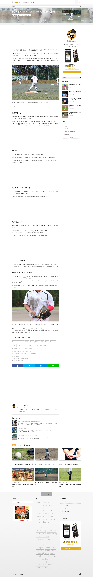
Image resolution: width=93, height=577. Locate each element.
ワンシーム (52, 544)
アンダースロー (40, 505)
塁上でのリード (40, 550)
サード (52, 513)
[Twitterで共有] (29, 365)
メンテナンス (40, 544)
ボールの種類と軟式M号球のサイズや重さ (23, 464)
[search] (80, 6)
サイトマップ (64, 508)
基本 (19, 15)
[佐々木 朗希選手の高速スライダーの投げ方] (65, 115)
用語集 (27, 341)
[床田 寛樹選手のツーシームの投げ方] (65, 87)
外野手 (53, 550)
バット (38, 533)
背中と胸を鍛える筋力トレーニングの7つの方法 (29, 421)
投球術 (50, 556)
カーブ (46, 507)
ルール (32, 341)
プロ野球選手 (15, 482)
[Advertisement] (35, 38)
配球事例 (50, 564)
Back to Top (46, 494)
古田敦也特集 (64, 518)
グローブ (39, 513)
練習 (22, 341)
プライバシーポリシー (66, 511)
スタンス (39, 519)
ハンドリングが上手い (69, 137)
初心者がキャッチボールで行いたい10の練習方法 (25, 353)
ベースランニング (49, 539)
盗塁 (43, 559)
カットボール (40, 507)
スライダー (40, 522)
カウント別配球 (48, 505)
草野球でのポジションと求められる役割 (23, 348)
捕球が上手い (67, 126)
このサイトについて (71, 46)
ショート (45, 516)
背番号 (14, 345)
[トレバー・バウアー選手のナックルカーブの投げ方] (65, 94)
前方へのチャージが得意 (70, 131)
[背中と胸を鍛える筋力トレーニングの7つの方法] (14, 423)
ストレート (52, 519)
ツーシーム (39, 527)
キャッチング (48, 510)
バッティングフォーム (51, 530)
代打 (38, 547)
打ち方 (52, 553)
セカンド (46, 522)
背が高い (67, 128)
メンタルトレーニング (27, 345)
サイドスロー (46, 513)
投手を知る (43, 556)
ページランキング (65, 515)
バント (44, 533)
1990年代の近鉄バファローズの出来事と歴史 (22, 485)
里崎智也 (39, 567)
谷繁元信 (39, 564)
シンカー (51, 516)
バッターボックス (41, 530)
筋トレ (47, 341)
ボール (38, 542)
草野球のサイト (22, 574)
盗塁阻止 (48, 559)
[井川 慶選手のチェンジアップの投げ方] (65, 108)
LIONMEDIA (40, 502)
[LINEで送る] (53, 365)
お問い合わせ (64, 501)
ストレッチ (53, 341)
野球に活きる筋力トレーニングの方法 (22, 351)
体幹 (43, 341)
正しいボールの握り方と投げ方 (21, 358)
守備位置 (37, 341)
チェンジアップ (40, 524)
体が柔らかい (67, 134)
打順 (19, 345)
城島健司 (54, 547)
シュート (39, 516)
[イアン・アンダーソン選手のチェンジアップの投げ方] (65, 101)
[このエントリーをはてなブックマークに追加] (41, 365)
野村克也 (45, 567)
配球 (44, 564)
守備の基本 (40, 553)
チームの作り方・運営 (26, 15)
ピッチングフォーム (51, 533)
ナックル (46, 527)
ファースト (39, 536)
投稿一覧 (28, 405)
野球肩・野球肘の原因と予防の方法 (68, 464)
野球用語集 (16, 356)
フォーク (46, 536)
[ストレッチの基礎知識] (14, 430)
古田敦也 (48, 547)
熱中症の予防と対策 (18, 360)
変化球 (47, 550)
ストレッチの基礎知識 (23, 428)
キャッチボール (16, 341)
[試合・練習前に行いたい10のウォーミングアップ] (14, 437)
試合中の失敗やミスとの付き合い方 (44, 464)
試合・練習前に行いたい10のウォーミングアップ (29, 435)
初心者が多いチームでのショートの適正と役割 (70, 485)
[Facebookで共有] (17, 365)
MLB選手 (46, 502)
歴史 (45, 345)
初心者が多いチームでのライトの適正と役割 (46, 483)
